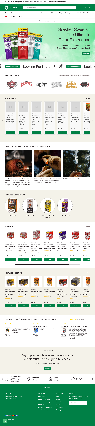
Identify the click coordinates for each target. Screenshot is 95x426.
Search (58, 399)
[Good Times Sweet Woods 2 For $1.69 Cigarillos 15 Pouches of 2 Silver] (49, 107)
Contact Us (21, 16)
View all (88, 98)
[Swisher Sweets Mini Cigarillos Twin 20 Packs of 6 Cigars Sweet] (23, 235)
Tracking (67, 13)
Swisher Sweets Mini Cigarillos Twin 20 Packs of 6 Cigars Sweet (23, 247)
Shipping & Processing (44, 399)
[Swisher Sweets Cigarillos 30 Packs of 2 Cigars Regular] (49, 235)
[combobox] (49, 7)
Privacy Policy (41, 396)
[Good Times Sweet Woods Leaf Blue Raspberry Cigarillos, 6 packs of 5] (23, 107)
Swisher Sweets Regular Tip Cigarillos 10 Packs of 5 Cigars (36, 247)
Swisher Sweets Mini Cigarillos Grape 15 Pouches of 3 (62, 247)
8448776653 (12, 398)
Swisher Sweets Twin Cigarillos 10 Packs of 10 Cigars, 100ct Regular (10, 247)
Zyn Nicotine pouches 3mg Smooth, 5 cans (63, 335)
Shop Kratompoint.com (67, 66)
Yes (6, 326)
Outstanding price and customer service (74, 326)
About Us (58, 402)
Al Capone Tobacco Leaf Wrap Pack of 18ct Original (36, 293)
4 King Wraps (65, 215)
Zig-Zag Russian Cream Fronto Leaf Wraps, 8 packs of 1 (75, 118)
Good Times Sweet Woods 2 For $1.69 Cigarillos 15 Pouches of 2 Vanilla (36, 120)
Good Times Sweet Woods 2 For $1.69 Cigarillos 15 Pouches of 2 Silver (49, 120)
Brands (7, 13)
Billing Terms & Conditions (45, 407)
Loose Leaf (12, 215)
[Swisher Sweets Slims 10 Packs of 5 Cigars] (88, 235)
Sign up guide (54, 363)
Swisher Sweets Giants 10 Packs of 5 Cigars (75, 246)
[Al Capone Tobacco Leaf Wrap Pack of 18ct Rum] (88, 281)
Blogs (61, 13)
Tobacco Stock (11, 419)
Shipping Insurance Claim (44, 404)
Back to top (47, 387)
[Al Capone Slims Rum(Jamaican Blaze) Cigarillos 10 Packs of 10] (75, 281)
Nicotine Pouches (44, 13)
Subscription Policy (43, 410)
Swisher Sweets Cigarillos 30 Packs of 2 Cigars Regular (49, 246)
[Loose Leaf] (12, 205)
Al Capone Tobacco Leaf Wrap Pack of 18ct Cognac (49, 293)
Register (47, 368)
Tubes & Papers (30, 13)
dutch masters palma (40, 326)
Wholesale (54, 13)
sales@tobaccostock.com (15, 396)
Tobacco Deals (60, 407)
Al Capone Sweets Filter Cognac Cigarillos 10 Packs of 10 (10, 294)
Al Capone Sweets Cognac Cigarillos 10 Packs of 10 (23, 293)
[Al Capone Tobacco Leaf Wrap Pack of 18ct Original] (36, 281)
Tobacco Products (16, 13)
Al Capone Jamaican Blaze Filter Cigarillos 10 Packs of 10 (62, 294)
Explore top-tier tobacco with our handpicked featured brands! (74, 75)
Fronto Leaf (30, 215)
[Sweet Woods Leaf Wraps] (47, 205)
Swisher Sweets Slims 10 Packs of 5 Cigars (88, 246)
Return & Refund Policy (44, 402)
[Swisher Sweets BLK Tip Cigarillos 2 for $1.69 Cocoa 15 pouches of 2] (10, 107)
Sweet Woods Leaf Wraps (47, 216)
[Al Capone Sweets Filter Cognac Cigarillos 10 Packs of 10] (10, 281)
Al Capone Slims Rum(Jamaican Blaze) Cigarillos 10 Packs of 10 (75, 294)
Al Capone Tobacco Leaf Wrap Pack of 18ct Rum (88, 293)
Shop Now (86, 51)
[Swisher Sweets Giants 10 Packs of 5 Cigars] (75, 235)
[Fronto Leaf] (29, 205)
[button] (89, 8)
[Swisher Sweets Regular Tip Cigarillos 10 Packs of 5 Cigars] (36, 235)
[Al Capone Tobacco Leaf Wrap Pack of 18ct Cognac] (49, 281)
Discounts (13, 16)
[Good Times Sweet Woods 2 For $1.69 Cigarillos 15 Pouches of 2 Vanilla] (36, 107)
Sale (6, 16)
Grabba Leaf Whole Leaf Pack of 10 (7, 335)
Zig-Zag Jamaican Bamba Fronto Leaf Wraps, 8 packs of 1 (88, 119)
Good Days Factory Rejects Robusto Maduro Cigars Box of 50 (62, 119)
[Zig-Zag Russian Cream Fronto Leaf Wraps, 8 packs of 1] (75, 107)
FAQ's (57, 396)
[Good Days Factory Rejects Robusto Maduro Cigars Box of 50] (62, 107)
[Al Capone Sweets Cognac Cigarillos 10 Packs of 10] (23, 281)
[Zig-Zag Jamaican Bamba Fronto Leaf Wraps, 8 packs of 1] (88, 107)
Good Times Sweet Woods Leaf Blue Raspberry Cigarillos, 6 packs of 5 (22, 120)
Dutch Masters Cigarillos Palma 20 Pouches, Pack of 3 (35, 336)
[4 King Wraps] (65, 205)
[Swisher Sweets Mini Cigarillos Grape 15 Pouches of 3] (62, 235)
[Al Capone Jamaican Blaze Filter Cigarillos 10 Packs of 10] (62, 281)
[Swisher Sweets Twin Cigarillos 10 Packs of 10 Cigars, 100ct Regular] (10, 235)
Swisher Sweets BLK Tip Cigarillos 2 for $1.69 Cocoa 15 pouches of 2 (10, 119)
